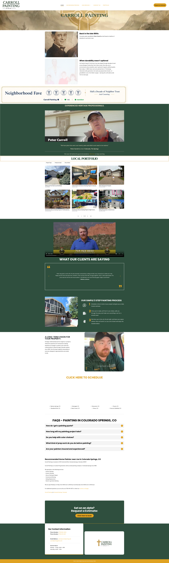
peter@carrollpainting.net (64, 539)
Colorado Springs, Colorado (60, 492)
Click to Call (75, 561)
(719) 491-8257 (62, 534)
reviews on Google (84, 488)
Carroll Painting (48, 492)
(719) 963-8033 (62, 532)
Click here (92, 154)
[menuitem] (62, 5)
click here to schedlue (84, 377)
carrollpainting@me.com (56, 540)
